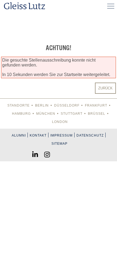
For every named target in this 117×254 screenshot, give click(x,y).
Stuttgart (71, 114)
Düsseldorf (66, 105)
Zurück (105, 88)
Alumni (19, 135)
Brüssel (96, 114)
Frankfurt (96, 105)
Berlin (42, 105)
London (60, 122)
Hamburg (21, 114)
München (45, 114)
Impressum (61, 135)
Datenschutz (90, 135)
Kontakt (38, 135)
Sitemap (59, 144)
